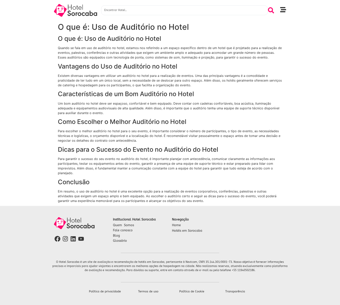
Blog (116, 235)
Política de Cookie (191, 291)
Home (176, 225)
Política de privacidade (105, 291)
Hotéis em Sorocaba (187, 230)
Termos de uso (148, 291)
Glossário (120, 241)
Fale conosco (123, 230)
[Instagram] (65, 238)
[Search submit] (271, 10)
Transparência (235, 291)
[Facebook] (57, 238)
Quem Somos (123, 225)
